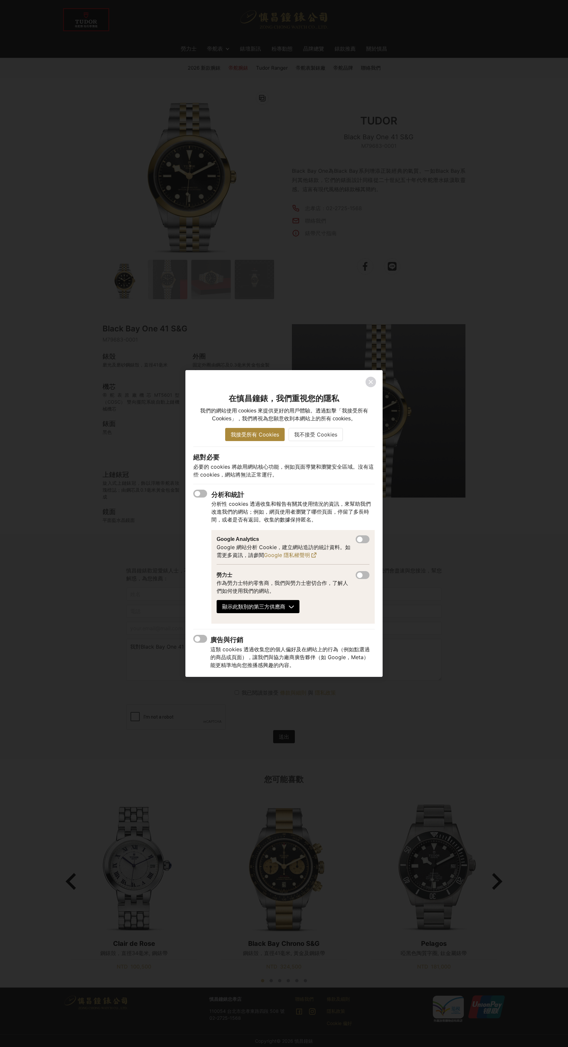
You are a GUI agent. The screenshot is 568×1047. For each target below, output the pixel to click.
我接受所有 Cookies (255, 434)
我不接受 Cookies (315, 434)
